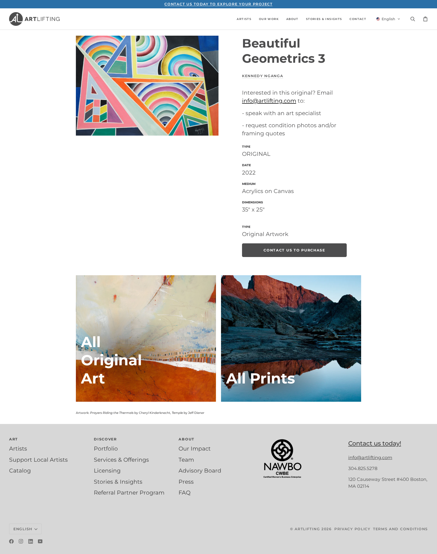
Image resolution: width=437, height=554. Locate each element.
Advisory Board (200, 470)
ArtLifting (307, 529)
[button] (244, 19)
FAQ (184, 492)
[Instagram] (21, 541)
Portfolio (106, 448)
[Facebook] (11, 541)
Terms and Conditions (400, 529)
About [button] (186, 439)
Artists (18, 448)
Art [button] (13, 439)
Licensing (107, 470)
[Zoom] (147, 86)
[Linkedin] (30, 541)
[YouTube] (40, 541)
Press (186, 481)
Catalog (20, 470)
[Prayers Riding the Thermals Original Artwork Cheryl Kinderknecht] (146, 338)
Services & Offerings (121, 459)
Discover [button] (105, 439)
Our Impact (195, 448)
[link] (294, 250)
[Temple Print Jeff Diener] (291, 338)
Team (186, 459)
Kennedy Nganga (262, 76)
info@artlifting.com (269, 100)
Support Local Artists (38, 459)
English (22, 529)
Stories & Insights (118, 481)
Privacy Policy (352, 529)
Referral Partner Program (129, 492)
